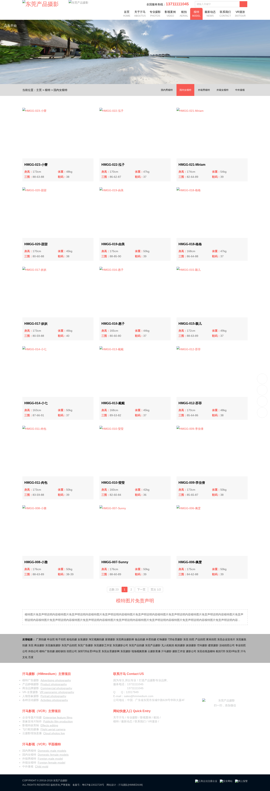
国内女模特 (60, 90)
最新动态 (210, 13)
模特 (196, 13)
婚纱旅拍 (61, 651)
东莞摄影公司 (120, 645)
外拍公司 (33, 651)
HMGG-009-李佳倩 (191, 482)
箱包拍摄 (72, 639)
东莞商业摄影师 (125, 639)
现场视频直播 (139, 651)
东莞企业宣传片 (226, 639)
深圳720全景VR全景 (89, 651)
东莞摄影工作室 (103, 645)
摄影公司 (191, 651)
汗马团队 (123, 784)
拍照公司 (72, 651)
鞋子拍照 (61, 639)
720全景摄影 (175, 639)
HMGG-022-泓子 (113, 164)
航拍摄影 (180, 645)
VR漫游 (240, 13)
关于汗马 (140, 13)
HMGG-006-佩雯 (190, 562)
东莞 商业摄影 (36, 645)
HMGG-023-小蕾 (36, 164)
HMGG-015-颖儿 (190, 323)
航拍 (184, 13)
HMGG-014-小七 (36, 403)
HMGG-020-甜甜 (36, 244)
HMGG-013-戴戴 (113, 403)
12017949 (132, 692)
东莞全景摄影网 (111, 651)
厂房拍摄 (41, 639)
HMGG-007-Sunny (114, 562)
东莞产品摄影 (152, 645)
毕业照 (51, 639)
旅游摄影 (191, 645)
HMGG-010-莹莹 (113, 482)
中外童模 (240, 90)
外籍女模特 (222, 90)
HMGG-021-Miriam (191, 164)
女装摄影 (83, 639)
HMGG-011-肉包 (35, 482)
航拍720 (220, 651)
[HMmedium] (135, 784)
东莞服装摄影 (53, 645)
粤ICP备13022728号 (93, 784)
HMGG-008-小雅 (36, 562)
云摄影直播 (154, 651)
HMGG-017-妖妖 (36, 323)
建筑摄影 (213, 645)
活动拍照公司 (227, 645)
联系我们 (225, 13)
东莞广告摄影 (85, 645)
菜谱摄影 (110, 639)
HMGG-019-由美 (113, 244)
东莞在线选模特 (206, 651)
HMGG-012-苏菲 (190, 403)
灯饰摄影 (162, 639)
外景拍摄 (151, 639)
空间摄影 (202, 645)
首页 (126, 13)
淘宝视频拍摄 (96, 639)
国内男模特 (167, 90)
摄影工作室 (178, 651)
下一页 (141, 589)
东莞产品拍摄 (136, 645)
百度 (30, 657)
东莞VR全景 (233, 651)
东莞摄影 (125, 651)
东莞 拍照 (188, 639)
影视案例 (170, 13)
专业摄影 (155, 13)
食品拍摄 (140, 639)
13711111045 (262, 379)
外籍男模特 (204, 90)
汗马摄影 (166, 651)
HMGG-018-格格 (190, 244)
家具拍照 (211, 639)
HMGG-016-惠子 (113, 323)
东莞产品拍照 (69, 645)
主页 (39, 90)
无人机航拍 (167, 645)
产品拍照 (200, 639)
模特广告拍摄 (47, 651)
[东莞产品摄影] (40, 4)
